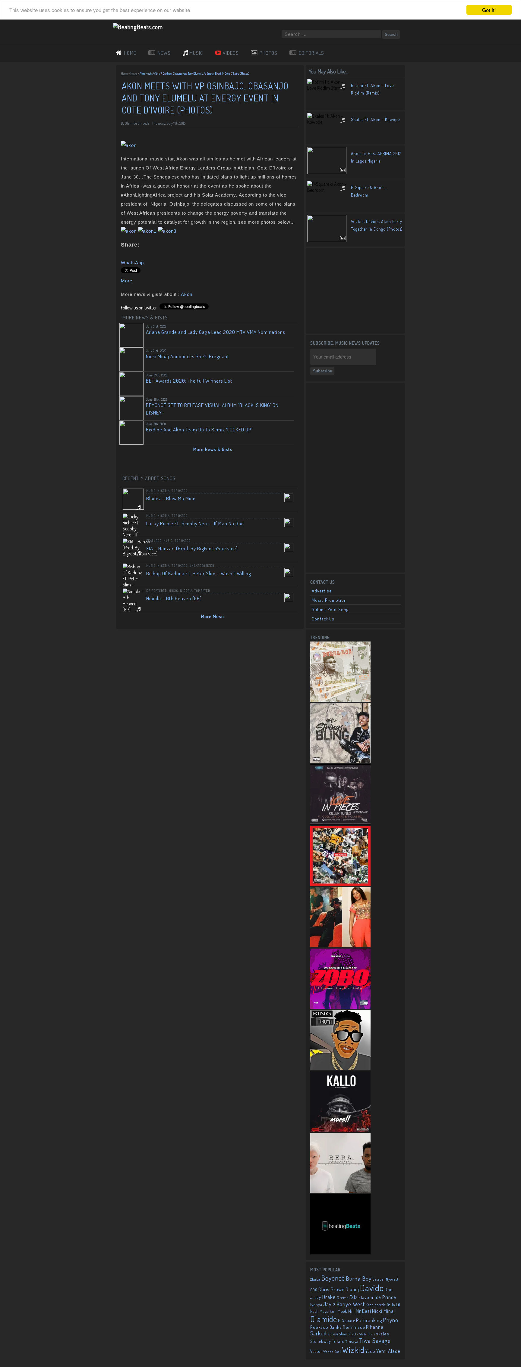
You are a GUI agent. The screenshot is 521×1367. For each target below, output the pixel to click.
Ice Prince (385, 1297)
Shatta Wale (357, 1334)
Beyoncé (333, 1278)
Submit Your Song (330, 609)
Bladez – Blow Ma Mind (171, 498)
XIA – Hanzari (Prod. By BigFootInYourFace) (192, 548)
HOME (130, 53)
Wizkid (353, 1349)
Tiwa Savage (375, 1340)
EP (148, 590)
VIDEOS (231, 53)
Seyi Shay (339, 1334)
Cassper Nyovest (385, 1279)
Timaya (352, 1341)
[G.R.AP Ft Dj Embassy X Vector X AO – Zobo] (340, 1007)
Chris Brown (331, 1289)
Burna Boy (358, 1278)
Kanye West (350, 1304)
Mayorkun (328, 1311)
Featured (154, 540)
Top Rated (180, 490)
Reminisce (354, 1327)
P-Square (346, 1320)
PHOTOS (268, 53)
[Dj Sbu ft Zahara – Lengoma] (340, 1253)
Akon (186, 294)
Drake (329, 1296)
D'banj (352, 1289)
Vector (316, 1351)
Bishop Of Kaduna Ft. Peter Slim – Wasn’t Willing (198, 573)
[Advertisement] (355, 290)
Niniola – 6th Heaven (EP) (174, 598)
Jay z (329, 1303)
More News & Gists (212, 449)
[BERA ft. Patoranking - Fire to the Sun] (340, 1191)
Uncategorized (201, 565)
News (133, 73)
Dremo (343, 1297)
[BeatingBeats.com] (138, 27)
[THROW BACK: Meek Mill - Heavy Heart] (340, 884)
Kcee (370, 1305)
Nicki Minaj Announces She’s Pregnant (187, 356)
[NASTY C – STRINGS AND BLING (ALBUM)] (340, 761)
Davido (372, 1287)
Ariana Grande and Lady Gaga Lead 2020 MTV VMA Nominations (215, 332)
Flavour (366, 1297)
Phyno (390, 1320)
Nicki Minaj (383, 1311)
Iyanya (316, 1304)
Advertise (322, 591)
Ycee (370, 1351)
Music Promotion (329, 600)
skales (382, 1334)
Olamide (323, 1319)
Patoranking (369, 1320)
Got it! (489, 10)
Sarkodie (320, 1333)
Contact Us (323, 619)
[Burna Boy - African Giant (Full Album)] (340, 700)
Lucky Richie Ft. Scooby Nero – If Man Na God (195, 523)
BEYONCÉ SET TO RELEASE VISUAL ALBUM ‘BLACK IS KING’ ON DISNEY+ (212, 409)
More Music (213, 616)
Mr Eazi (363, 1311)
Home (124, 73)
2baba (315, 1279)
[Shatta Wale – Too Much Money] (340, 1068)
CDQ (313, 1290)
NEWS (164, 53)
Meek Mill (346, 1311)
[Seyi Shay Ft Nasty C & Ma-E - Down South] (340, 946)
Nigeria (163, 490)
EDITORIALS (311, 53)
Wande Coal (332, 1352)
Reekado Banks (326, 1327)
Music (151, 490)
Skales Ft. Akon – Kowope (375, 119)
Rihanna (375, 1327)
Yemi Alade (388, 1351)
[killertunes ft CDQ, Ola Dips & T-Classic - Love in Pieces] (340, 823)
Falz (353, 1297)
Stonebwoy (320, 1341)
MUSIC (196, 53)
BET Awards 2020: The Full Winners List (189, 380)
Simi (371, 1334)
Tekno (338, 1341)
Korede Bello (384, 1304)
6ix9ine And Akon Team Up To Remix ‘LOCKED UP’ (199, 429)
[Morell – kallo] (340, 1130)
